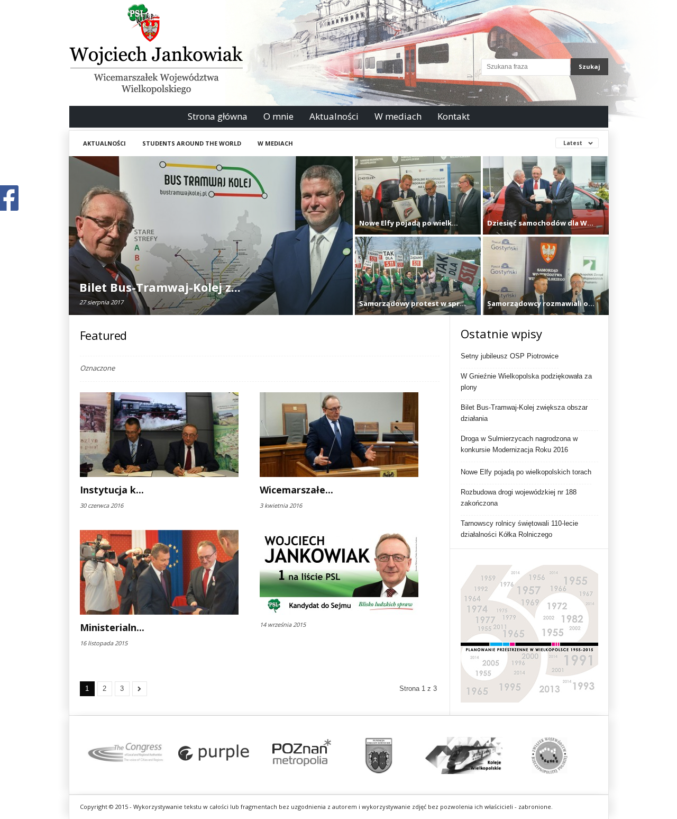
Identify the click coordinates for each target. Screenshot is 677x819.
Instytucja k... (112, 489)
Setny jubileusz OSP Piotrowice (510, 356)
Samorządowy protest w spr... (412, 303)
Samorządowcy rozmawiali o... (540, 303)
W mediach (398, 116)
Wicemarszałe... (296, 489)
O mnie (278, 116)
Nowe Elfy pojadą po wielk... (408, 223)
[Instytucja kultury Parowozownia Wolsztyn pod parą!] (159, 434)
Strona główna (218, 116)
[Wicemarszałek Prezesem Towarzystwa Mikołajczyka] (339, 434)
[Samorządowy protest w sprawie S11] (418, 284)
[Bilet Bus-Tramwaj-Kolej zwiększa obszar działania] (211, 251)
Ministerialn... (112, 627)
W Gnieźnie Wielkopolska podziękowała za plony (526, 381)
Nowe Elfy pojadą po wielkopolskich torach (526, 472)
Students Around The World (191, 143)
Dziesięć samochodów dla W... (540, 223)
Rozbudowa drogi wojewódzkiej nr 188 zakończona (519, 497)
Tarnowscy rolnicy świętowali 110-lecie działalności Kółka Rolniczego (519, 528)
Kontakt (453, 116)
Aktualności (334, 116)
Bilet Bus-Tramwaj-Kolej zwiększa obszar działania (524, 412)
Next (577, 755)
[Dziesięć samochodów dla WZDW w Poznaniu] (546, 203)
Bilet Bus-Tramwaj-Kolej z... (160, 287)
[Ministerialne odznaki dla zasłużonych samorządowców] (159, 572)
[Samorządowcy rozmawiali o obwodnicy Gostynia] (546, 284)
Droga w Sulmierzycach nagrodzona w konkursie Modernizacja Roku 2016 (519, 444)
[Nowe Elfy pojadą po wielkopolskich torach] (418, 203)
